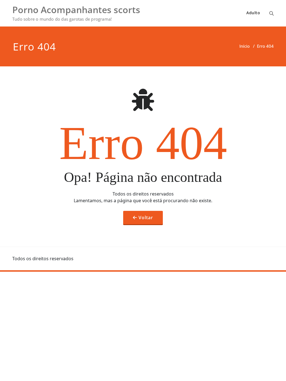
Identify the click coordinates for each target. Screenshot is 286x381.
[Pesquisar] (271, 13)
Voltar (146, 217)
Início (244, 46)
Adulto (253, 12)
